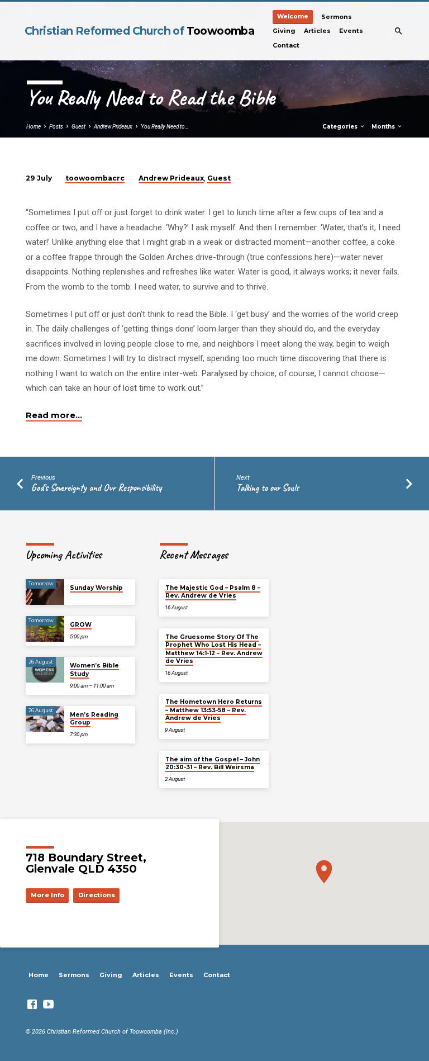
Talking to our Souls (267, 488)
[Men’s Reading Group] (45, 719)
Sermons (336, 17)
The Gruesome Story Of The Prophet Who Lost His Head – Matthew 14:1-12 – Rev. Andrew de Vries (214, 649)
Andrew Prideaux (113, 127)
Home (33, 127)
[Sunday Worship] (45, 592)
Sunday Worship (96, 587)
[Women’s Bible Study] (45, 670)
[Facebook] (32, 1004)
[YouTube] (48, 1004)
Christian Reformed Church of (139, 30)
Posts (56, 127)
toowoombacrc (95, 178)
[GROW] (45, 629)
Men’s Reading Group (94, 718)
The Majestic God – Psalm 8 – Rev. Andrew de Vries (212, 591)
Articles (317, 31)
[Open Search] (398, 31)
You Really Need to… (165, 127)
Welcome (292, 16)
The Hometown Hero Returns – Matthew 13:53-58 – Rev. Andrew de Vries (213, 710)
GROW (81, 624)
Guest (78, 127)
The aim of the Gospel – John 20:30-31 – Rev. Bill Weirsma (212, 763)
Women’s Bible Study (94, 669)
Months (384, 126)
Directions (96, 895)
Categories (340, 126)
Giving (284, 31)
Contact (286, 45)
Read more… (54, 415)
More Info (47, 895)
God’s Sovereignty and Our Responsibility (96, 488)
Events (351, 31)
